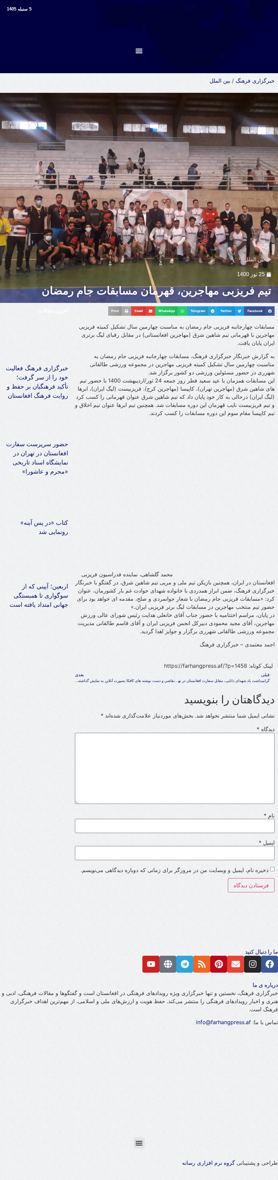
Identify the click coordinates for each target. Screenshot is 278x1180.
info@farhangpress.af (223, 1022)
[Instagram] (252, 964)
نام (269, 815)
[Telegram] (184, 964)
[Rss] (201, 964)
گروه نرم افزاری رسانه (208, 1162)
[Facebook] (269, 964)
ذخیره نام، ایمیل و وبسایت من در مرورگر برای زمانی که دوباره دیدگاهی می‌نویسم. (175, 870)
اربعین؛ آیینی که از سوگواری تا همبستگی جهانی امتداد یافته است (38, 595)
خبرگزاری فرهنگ (255, 80)
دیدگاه (266, 729)
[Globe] (167, 964)
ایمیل (267, 842)
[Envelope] (235, 964)
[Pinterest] (218, 964)
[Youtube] (150, 964)
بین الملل (220, 80)
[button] (139, 50)
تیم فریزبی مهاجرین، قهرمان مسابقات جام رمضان (156, 291)
